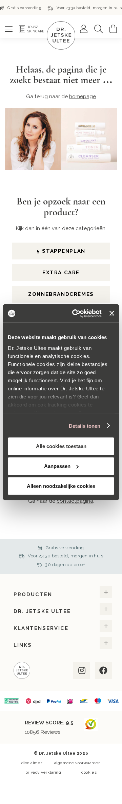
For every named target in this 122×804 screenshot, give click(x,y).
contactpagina (75, 501)
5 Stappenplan (61, 251)
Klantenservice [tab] (41, 628)
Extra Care (61, 273)
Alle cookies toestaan (61, 446)
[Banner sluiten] (111, 313)
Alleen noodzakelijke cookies (61, 486)
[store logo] (61, 35)
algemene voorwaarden (77, 762)
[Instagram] (81, 670)
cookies (89, 772)
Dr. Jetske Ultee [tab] (42, 611)
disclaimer (31, 762)
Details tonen (84, 425)
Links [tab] (23, 645)
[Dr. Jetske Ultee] (22, 671)
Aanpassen (57, 466)
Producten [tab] (33, 594)
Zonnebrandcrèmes (61, 294)
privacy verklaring (43, 772)
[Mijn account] (83, 29)
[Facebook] (103, 670)
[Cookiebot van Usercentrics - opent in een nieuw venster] (75, 313)
